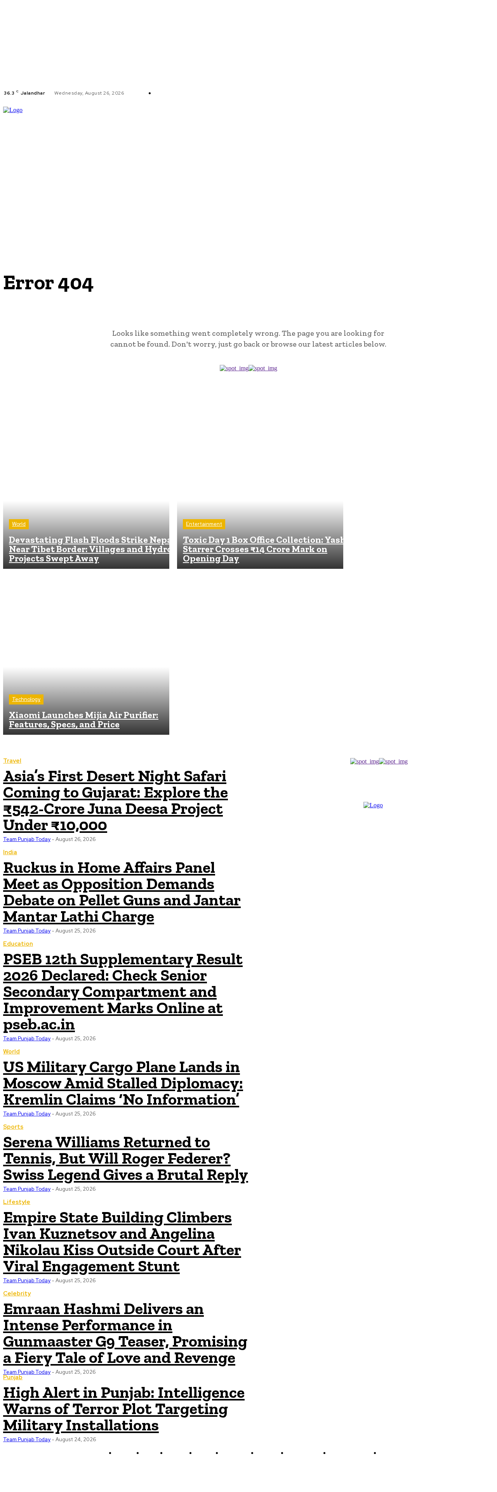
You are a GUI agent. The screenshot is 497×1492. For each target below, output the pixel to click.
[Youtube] (273, 93)
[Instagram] (255, 93)
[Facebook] (245, 93)
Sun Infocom (331, 1471)
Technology (26, 699)
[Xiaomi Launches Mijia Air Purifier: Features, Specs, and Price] (86, 652)
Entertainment (204, 524)
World (19, 524)
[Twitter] (264, 93)
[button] (490, 160)
